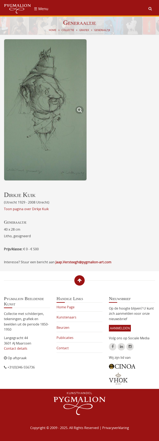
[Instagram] (130, 346)
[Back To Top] (79, 280)
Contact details (15, 348)
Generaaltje (102, 30)
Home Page (66, 307)
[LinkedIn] (121, 346)
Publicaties (65, 337)
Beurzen (63, 327)
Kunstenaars (66, 317)
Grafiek (84, 30)
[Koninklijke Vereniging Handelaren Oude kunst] (118, 379)
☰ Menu (41, 8)
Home (52, 30)
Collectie (67, 30)
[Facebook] (112, 346)
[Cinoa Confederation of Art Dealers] (122, 364)
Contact (63, 348)
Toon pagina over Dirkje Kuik (26, 209)
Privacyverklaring (115, 428)
